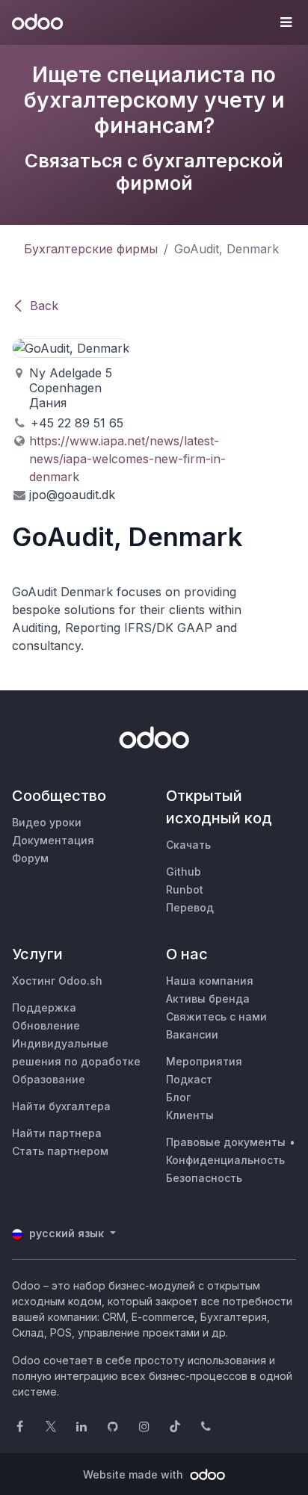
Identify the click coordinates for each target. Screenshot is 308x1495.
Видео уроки (46, 822)
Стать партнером (60, 1151)
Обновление (46, 1025)
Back (44, 305)
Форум (30, 858)
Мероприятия (204, 1061)
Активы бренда (208, 998)
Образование (48, 1079)
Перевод (190, 907)
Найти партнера (57, 1133)
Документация (53, 840)
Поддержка (44, 1007)
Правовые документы (226, 1142)
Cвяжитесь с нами (216, 1016)
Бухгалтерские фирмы (91, 248)
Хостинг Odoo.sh (57, 980)
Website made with (134, 1474)
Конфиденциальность (225, 1160)
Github (183, 871)
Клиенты (190, 1115)
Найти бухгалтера (61, 1106)
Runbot (184, 889)
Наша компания (209, 980)
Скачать (188, 844)
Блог (178, 1097)
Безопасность (204, 1177)
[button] (285, 22)
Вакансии (192, 1034)
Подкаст (189, 1079)
